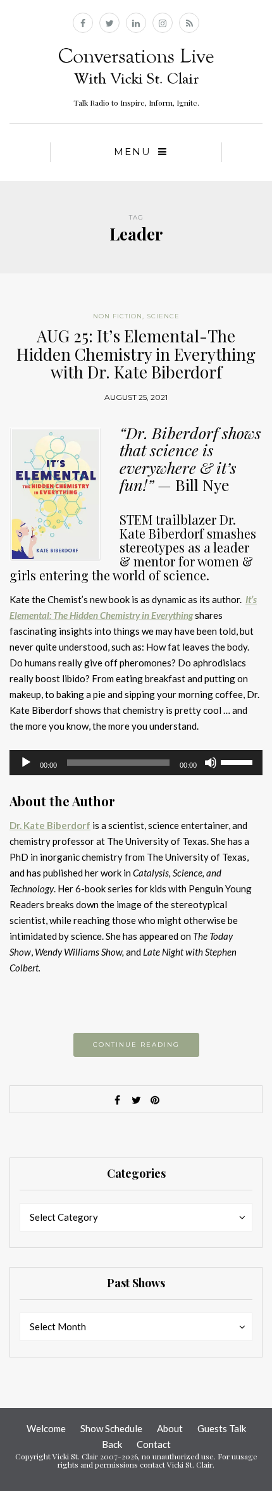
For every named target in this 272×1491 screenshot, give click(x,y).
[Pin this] (155, 1100)
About (170, 1428)
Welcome (46, 1428)
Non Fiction (117, 316)
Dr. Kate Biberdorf (49, 825)
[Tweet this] (136, 1100)
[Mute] (210, 762)
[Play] (26, 762)
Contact (154, 1444)
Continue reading (136, 1044)
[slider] (238, 761)
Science (163, 316)
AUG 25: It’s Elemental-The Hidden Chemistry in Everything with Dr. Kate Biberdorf (136, 354)
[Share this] (117, 1100)
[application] (136, 762)
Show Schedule (111, 1428)
